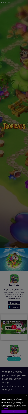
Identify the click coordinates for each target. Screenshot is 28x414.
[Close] (26, 395)
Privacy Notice (5, 408)
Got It (14, 411)
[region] (14, 404)
